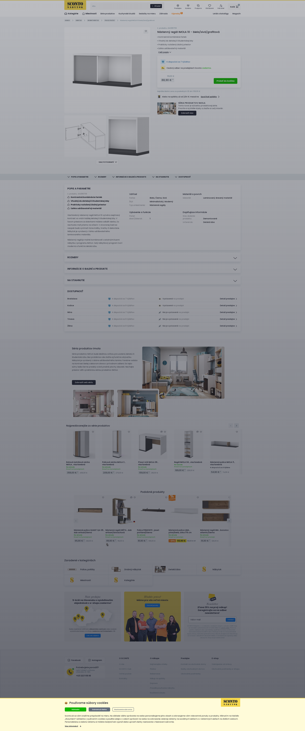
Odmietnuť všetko (99, 709)
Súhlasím (75, 709)
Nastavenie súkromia (123, 709)
